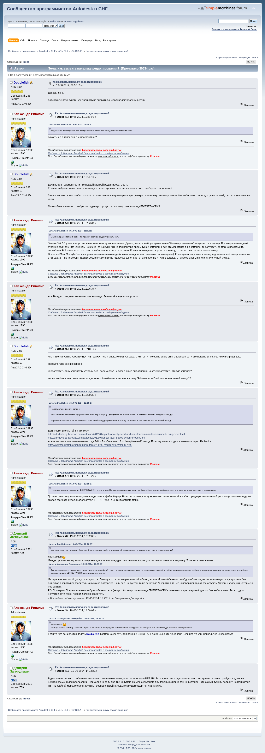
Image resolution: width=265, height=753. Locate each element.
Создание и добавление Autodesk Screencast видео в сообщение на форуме (88, 153)
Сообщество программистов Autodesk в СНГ (57, 8)
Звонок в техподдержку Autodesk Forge (234, 29)
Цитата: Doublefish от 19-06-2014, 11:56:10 (70, 231)
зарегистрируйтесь (74, 21)
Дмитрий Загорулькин (20, 535)
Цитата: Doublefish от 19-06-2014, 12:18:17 (71, 403)
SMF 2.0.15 (118, 741)
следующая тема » (248, 57)
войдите (54, 21)
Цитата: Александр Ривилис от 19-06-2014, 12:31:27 (75, 564)
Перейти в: (226, 718)
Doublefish (21, 82)
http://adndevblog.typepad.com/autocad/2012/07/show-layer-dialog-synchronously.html (97, 437)
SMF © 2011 (132, 741)
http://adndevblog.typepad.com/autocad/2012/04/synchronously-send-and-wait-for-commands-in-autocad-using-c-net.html (116, 434)
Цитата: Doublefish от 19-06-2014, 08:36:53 (71, 125)
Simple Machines (147, 741)
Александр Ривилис (28, 114)
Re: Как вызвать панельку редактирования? (82, 113)
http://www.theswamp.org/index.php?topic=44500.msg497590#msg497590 (90, 445)
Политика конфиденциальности (134, 744)
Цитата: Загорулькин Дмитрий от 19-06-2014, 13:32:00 (76, 618)
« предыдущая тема (226, 57)
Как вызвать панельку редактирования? (77, 81)
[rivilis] (23, 165)
